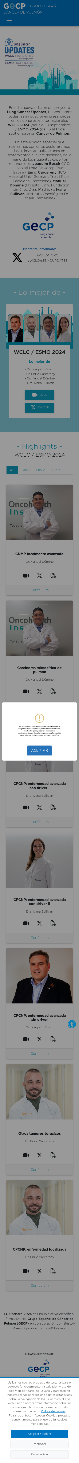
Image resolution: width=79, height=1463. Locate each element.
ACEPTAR (39, 750)
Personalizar (39, 1454)
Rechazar (39, 1444)
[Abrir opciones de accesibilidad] (72, 1024)
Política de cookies (53, 1411)
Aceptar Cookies (40, 1434)
